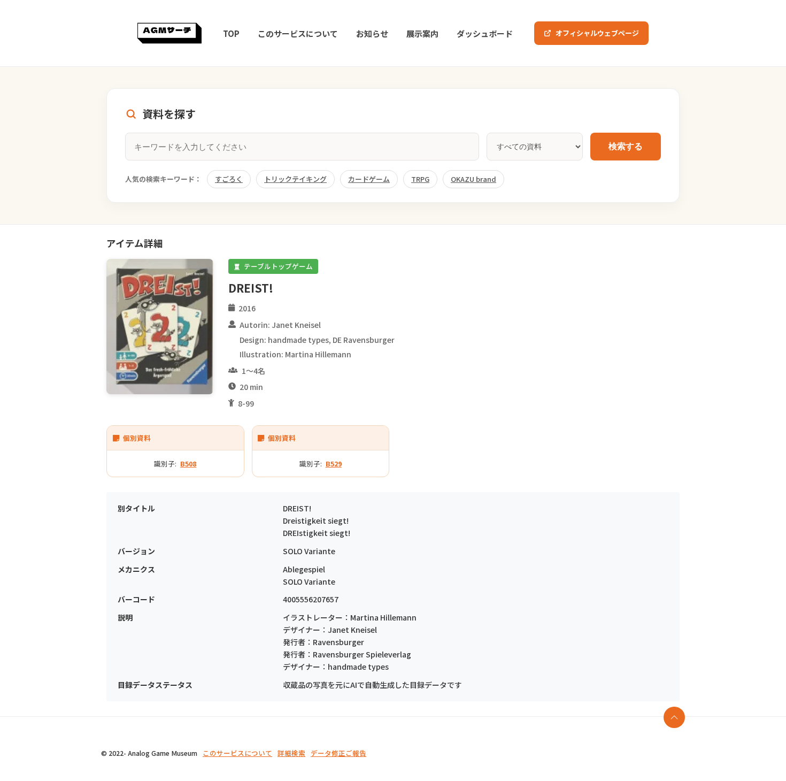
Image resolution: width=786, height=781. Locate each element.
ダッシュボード (485, 33)
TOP (231, 33)
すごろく (229, 179)
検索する (625, 146)
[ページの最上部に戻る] (674, 717)
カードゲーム (369, 179)
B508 (188, 463)
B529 (334, 463)
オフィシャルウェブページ (597, 33)
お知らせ (372, 33)
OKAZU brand (473, 179)
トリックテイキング (295, 179)
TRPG (420, 179)
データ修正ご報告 (338, 753)
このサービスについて (298, 33)
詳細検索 (291, 753)
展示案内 (422, 33)
